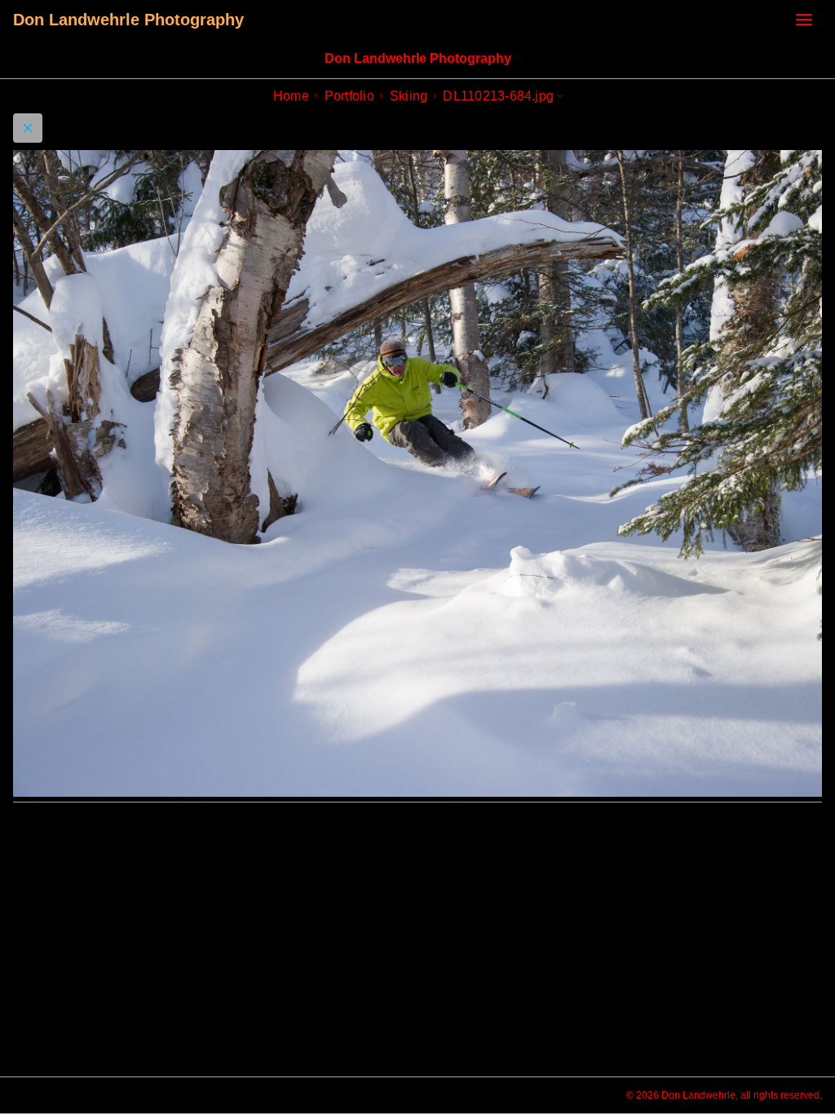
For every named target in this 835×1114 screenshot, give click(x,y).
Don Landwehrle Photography (128, 19)
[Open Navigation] (804, 20)
